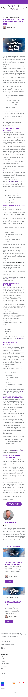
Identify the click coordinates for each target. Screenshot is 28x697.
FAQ (2, 670)
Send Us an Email (5, 663)
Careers (3, 673)
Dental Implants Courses (17, 450)
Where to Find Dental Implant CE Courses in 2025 (13, 602)
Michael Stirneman (11, 27)
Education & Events (14, 17)
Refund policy (4, 668)
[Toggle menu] (1, 8)
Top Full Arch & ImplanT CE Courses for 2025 (14, 563)
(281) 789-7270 (7, 641)
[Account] (23, 8)
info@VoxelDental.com (9, 644)
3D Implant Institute (15, 262)
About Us (3, 656)
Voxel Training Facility (6, 658)
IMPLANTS (5, 17)
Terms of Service (4, 666)
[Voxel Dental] (14, 8)
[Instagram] (4, 648)
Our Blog (3, 661)
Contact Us (3, 688)
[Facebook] (2, 648)
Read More (9, 581)
